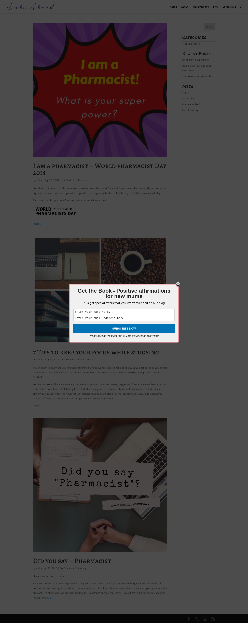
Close (178, 284)
